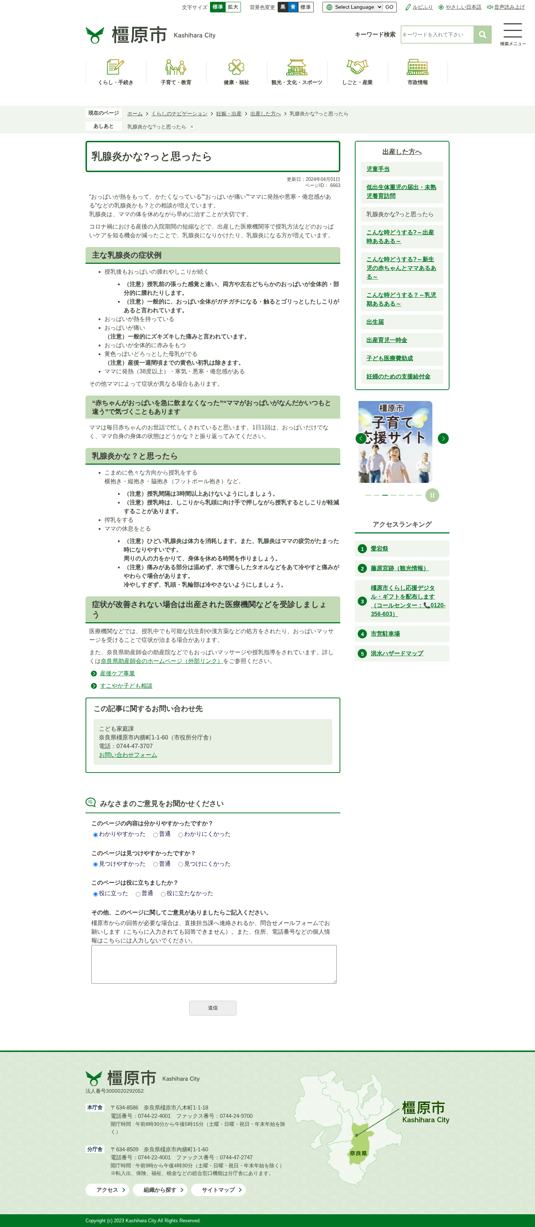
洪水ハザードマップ (397, 653)
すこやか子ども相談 (126, 686)
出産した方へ (265, 113)
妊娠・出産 (229, 113)
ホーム (135, 113)
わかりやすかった (122, 834)
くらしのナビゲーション (179, 113)
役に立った (113, 893)
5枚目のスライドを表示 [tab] (402, 495)
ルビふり (423, 7)
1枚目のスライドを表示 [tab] (368, 495)
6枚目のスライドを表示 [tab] (410, 495)
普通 (165, 834)
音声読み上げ (509, 7)
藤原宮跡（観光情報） (400, 568)
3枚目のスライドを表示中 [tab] (385, 495)
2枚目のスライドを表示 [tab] (376, 495)
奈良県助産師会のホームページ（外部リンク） (162, 661)
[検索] (482, 34)
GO (389, 7)
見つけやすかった (122, 864)
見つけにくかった (207, 864)
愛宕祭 (379, 548)
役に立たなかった (190, 893)
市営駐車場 (385, 634)
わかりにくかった (207, 834)
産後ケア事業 (117, 673)
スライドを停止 (432, 495)
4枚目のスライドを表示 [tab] (393, 495)
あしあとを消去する (191, 126)
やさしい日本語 (464, 7)
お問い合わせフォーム (128, 755)
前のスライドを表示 (361, 438)
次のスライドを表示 (443, 438)
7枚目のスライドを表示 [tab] (418, 495)
